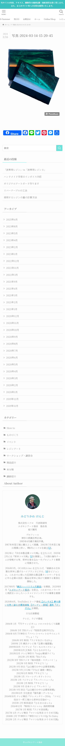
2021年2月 (12, 302)
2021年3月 (12, 295)
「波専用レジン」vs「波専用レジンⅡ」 (25, 169)
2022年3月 (12, 274)
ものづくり (12, 435)
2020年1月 (12, 392)
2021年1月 (11, 309)
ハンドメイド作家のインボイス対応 (23, 176)
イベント (11, 441)
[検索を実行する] (59, 148)
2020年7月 (12, 350)
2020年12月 (12, 316)
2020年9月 (12, 336)
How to (11, 428)
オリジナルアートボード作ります (21, 183)
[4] (46, 571)
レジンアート (14, 448)
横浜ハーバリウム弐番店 (29, 586)
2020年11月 (12, 323)
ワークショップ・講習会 (20, 455)
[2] (49, 547)
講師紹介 (11, 476)
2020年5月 (12, 364)
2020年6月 (12, 357)
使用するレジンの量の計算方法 (20, 197)
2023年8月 (12, 226)
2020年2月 (12, 385)
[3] (31, 556)
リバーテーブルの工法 (15, 190)
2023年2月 (12, 247)
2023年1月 (12, 254)
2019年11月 (12, 405)
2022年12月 (12, 261)
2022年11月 (12, 267)
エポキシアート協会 (19, 589)
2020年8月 (12, 343)
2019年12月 (12, 399)
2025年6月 (12, 219)
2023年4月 (12, 240)
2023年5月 (12, 233)
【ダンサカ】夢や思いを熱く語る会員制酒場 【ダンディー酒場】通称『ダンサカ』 (32, 605)
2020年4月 (12, 371)
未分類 (10, 469)
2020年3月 (12, 378)
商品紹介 (11, 462)
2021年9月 (12, 281)
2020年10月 (12, 329)
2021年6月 (12, 288)
